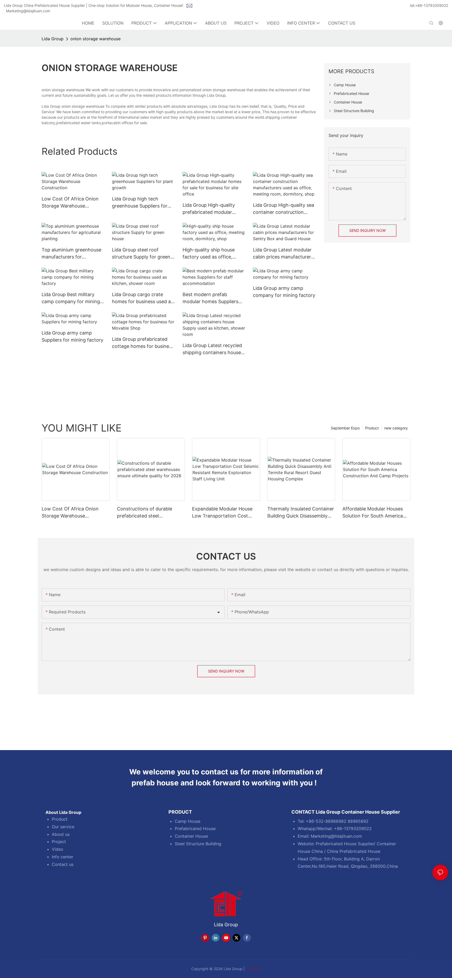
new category (396, 428)
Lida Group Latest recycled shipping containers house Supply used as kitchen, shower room (212, 349)
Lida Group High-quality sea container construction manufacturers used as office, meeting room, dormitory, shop (283, 209)
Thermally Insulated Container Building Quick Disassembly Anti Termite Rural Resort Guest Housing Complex (300, 512)
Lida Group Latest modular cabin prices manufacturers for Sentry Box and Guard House (283, 253)
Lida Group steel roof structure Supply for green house (141, 253)
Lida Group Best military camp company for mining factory (71, 298)
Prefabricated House (195, 828)
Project (59, 841)
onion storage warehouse (95, 38)
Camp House (187, 821)
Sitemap (253, 969)
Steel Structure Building (198, 843)
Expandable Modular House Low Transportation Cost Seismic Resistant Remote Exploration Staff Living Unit (223, 512)
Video (57, 849)
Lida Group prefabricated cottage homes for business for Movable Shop (143, 343)
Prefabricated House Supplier (345, 843)
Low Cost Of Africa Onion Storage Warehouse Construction (70, 202)
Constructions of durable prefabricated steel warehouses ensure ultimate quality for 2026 (148, 512)
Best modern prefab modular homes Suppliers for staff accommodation (210, 298)
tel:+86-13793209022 (429, 5)
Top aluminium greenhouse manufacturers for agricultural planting (71, 253)
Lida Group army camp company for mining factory (284, 291)
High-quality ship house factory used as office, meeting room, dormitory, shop (211, 253)
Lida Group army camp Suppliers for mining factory (72, 336)
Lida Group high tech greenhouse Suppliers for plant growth (139, 202)
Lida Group (53, 38)
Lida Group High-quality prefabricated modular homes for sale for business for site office (213, 209)
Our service (63, 826)
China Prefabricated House (353, 851)
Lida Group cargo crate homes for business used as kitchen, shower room (142, 298)
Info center (62, 856)
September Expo (345, 428)
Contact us (63, 864)
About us (61, 834)
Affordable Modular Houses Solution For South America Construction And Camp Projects (372, 512)
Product (372, 428)
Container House (191, 836)
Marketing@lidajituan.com (28, 11)
